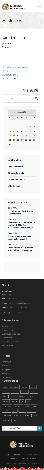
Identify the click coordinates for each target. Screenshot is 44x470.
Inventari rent (7, 330)
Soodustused (7, 345)
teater (27, 415)
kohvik (30, 396)
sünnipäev (31, 411)
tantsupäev (18, 415)
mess (27, 406)
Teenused (13, 459)
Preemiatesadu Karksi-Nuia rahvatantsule (20, 212)
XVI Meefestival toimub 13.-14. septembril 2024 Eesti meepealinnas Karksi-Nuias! (22, 225)
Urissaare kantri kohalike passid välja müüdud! (19, 237)
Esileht (8, 455)
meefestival (18, 406)
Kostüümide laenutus (11, 341)
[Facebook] (28, 90)
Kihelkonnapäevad (16, 180)
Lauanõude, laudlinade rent (13, 334)
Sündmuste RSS (9, 78)
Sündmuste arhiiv (10, 75)
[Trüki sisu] (24, 90)
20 (22, 136)
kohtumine (21, 396)
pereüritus (6, 411)
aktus (5, 387)
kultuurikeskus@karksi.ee (20, 303)
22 (30, 136)
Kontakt (33, 459)
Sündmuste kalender (11, 71)
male (28, 401)
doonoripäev (14, 387)
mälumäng (7, 406)
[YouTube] (31, 90)
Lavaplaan (6, 377)
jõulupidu (34, 392)
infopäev (15, 392)
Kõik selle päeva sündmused (15, 67)
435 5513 (14, 307)
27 (22, 140)
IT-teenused (7, 338)
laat (22, 401)
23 (34, 136)
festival (33, 387)
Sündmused (27, 455)
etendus (24, 387)
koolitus (14, 401)
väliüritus (6, 420)
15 (30, 131)
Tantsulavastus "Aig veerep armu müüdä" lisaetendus (20, 249)
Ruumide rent (7, 326)
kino (12, 396)
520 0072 (23, 307)
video (14, 420)
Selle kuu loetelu (15, 167)
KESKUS (17, 455)
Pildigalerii (15, 186)
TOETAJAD (24, 459)
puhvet (22, 411)
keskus (5, 396)
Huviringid (6, 362)
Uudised (37, 455)
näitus (34, 406)
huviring (6, 392)
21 (26, 136)
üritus (35, 415)
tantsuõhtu (7, 415)
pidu (14, 411)
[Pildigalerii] (36, 90)
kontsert (6, 401)
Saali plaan (6, 373)
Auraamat (6, 366)
